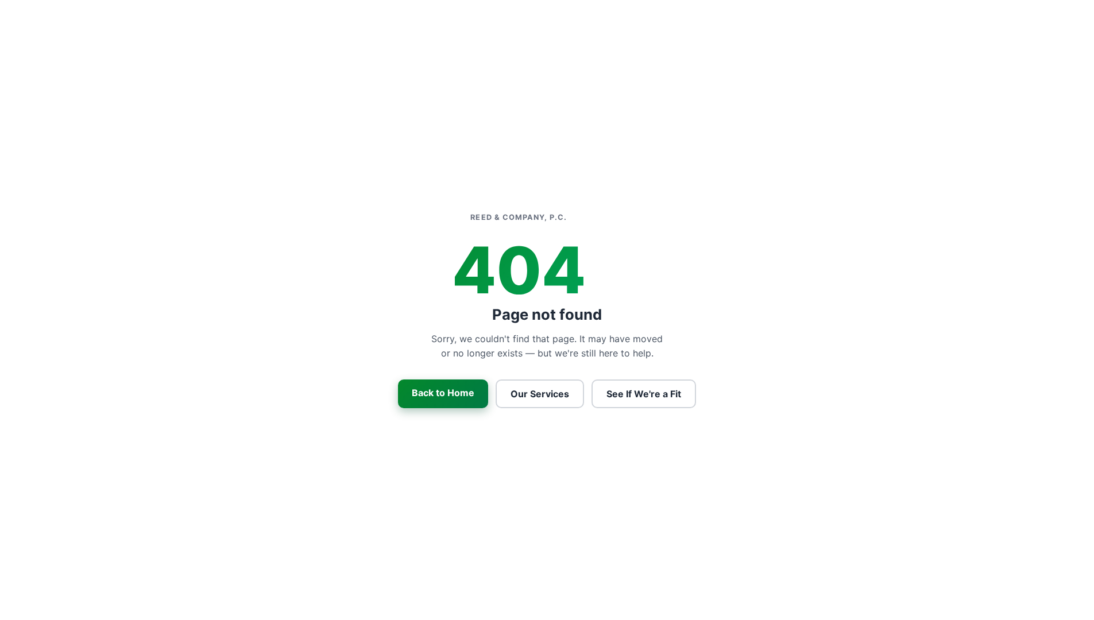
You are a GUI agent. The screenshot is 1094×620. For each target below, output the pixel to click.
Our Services (540, 394)
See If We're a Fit (643, 394)
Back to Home (443, 392)
